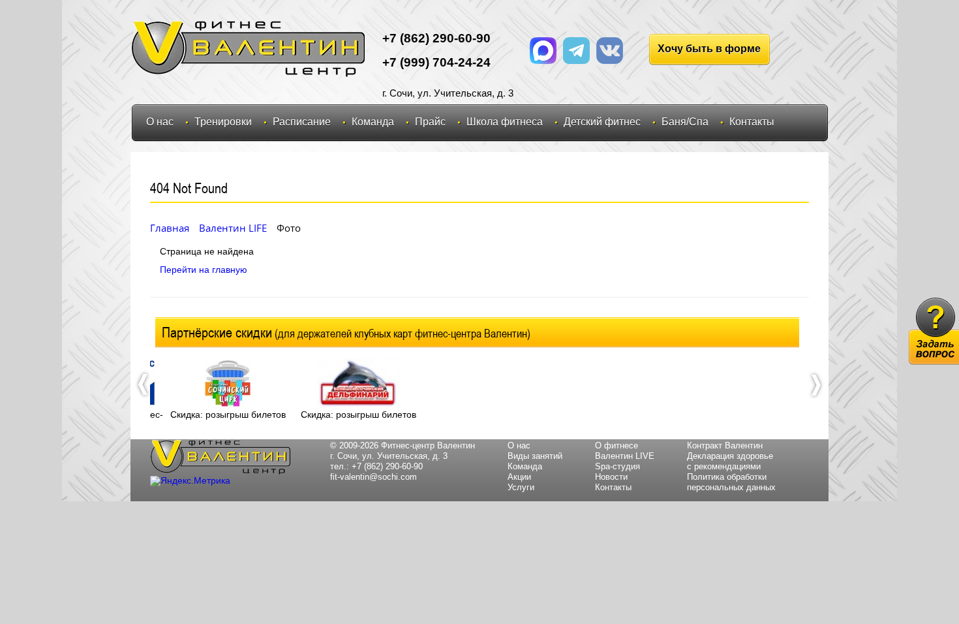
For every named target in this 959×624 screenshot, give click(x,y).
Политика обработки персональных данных (731, 482)
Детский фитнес (602, 121)
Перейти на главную (203, 269)
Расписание (302, 121)
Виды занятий (535, 456)
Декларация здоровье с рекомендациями (730, 461)
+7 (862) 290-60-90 (387, 466)
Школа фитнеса (504, 121)
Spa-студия (617, 466)
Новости (611, 477)
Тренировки (223, 121)
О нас (160, 121)
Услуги (521, 487)
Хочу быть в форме (709, 48)
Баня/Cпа (685, 121)
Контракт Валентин (725, 445)
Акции (519, 477)
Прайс (430, 121)
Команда (373, 121)
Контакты (751, 121)
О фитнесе (616, 445)
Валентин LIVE (624, 456)
